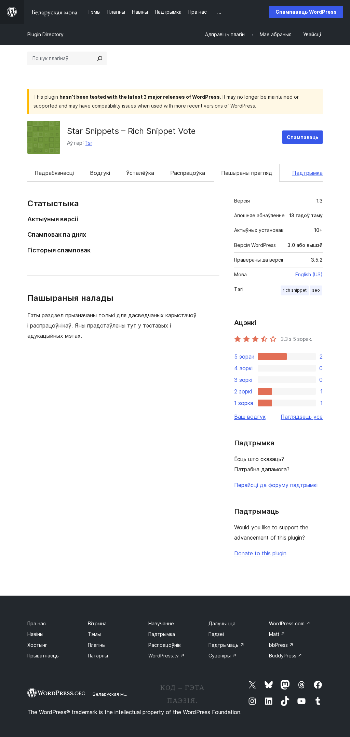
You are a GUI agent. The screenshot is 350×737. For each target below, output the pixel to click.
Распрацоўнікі (164, 645)
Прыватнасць (43, 655)
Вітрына (97, 623)
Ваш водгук (250, 416)
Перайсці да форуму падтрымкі (276, 485)
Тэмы (94, 634)
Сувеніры (222, 655)
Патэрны (98, 655)
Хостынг (37, 645)
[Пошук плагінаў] (100, 58)
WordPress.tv (166, 655)
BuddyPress (285, 655)
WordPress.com (289, 623)
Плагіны (97, 645)
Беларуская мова (112, 694)
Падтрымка (307, 172)
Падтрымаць (226, 645)
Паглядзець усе (302, 416)
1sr (88, 142)
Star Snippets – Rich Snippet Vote (131, 131)
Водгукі (100, 172)
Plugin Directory (45, 34)
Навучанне (161, 623)
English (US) (309, 274)
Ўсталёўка (140, 172)
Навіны (35, 634)
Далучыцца (221, 623)
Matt (277, 634)
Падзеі (216, 634)
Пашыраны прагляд (246, 172)
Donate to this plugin (260, 553)
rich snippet (295, 290)
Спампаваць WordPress (306, 12)
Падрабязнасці (54, 172)
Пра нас (36, 623)
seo (316, 290)
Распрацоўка (187, 172)
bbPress (281, 645)
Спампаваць (302, 137)
